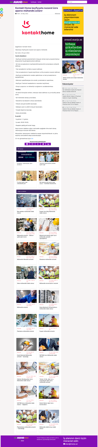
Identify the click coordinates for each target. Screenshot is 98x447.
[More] (1, 15)
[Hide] (0, 18)
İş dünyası (33, 2)
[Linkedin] (48, 144)
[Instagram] (32, 144)
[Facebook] (27, 144)
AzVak (39, 2)
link (32, 138)
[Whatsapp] (37, 144)
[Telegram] (43, 144)
